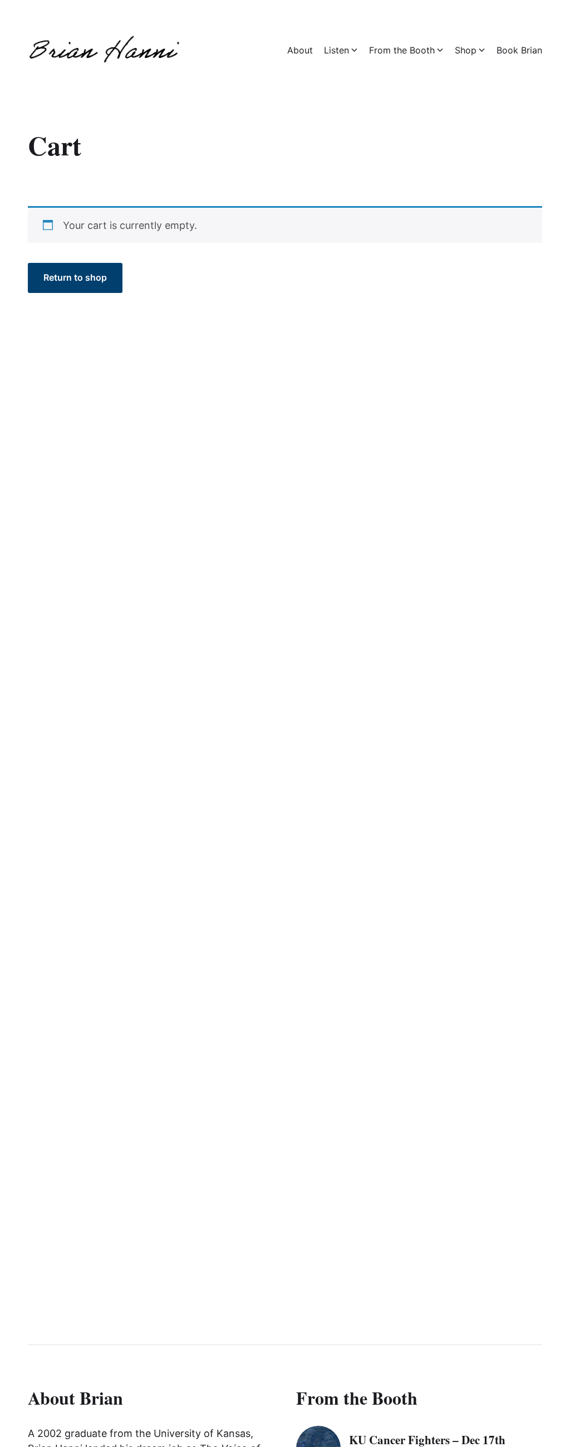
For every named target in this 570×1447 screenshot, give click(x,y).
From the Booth (402, 50)
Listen (336, 50)
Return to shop (75, 277)
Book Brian (519, 50)
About (300, 50)
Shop (465, 50)
